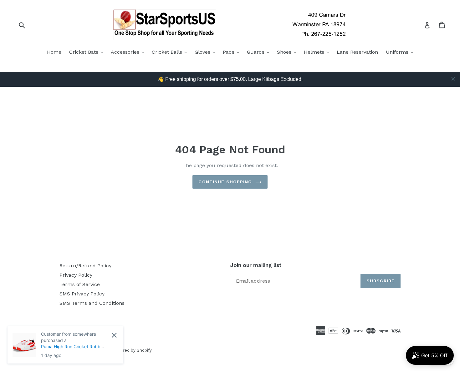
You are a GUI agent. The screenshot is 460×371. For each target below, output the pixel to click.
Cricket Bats (87, 52)
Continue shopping (225, 181)
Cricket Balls (171, 52)
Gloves (206, 52)
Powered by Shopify (132, 350)
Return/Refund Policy (85, 266)
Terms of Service (79, 284)
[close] (453, 78)
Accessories (129, 52)
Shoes (288, 52)
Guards (259, 52)
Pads (232, 52)
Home (54, 52)
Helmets (318, 52)
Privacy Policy (75, 275)
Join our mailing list (256, 265)
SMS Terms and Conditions (92, 303)
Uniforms (401, 52)
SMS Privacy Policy (82, 294)
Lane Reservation (357, 52)
